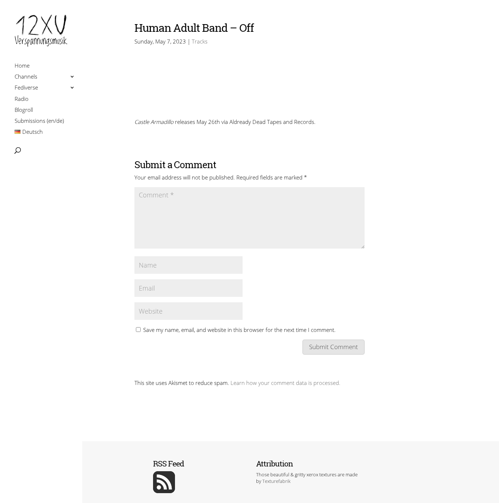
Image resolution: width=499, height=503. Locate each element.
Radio (21, 99)
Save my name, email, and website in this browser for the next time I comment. (239, 329)
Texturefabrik (276, 481)
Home (22, 66)
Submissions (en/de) (39, 121)
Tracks (199, 41)
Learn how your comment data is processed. (285, 382)
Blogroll (24, 110)
